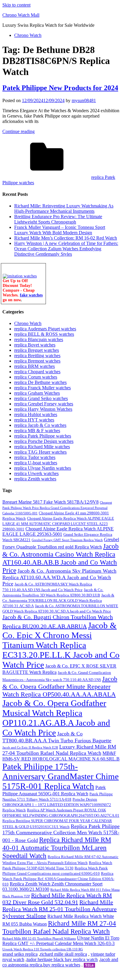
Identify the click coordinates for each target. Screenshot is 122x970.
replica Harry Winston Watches (43, 409)
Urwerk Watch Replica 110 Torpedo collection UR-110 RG (42, 949)
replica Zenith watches (35, 478)
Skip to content (16, 4)
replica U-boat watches (35, 462)
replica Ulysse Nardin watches (42, 468)
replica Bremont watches (37, 360)
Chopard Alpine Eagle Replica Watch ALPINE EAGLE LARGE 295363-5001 (58, 531)
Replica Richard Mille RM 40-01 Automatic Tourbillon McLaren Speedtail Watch (56, 848)
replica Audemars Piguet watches (45, 328)
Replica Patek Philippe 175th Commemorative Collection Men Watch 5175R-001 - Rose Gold (61, 833)
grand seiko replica (20, 954)
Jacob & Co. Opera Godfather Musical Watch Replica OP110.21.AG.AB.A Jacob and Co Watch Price (56, 717)
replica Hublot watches (35, 414)
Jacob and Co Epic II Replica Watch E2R (30, 747)
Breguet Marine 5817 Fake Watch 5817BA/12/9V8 (50, 501)
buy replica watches (61, 964)
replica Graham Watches (37, 393)
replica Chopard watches (37, 371)
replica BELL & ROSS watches (44, 334)
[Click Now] (20, 276)
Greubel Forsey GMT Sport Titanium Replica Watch (67, 540)
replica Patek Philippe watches (42, 435)
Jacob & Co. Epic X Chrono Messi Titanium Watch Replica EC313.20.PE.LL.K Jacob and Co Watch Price (61, 645)
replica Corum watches (35, 376)
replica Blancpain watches (38, 339)
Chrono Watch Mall (20, 15)
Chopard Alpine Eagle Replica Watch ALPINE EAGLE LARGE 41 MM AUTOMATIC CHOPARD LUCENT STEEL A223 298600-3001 (58, 523)
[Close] (43, 266)
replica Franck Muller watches (42, 387)
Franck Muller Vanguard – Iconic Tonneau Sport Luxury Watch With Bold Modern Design (59, 230)
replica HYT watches (34, 419)
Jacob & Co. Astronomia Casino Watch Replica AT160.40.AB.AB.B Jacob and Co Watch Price (60, 558)
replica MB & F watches (37, 430)
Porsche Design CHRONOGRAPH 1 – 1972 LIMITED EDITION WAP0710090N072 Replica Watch (56, 804)
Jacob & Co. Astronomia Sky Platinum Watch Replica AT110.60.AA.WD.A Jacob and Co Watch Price (59, 577)
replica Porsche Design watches (43, 441)
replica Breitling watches (37, 355)
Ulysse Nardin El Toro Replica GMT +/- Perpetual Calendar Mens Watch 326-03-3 (60, 940)
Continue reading (18, 131)
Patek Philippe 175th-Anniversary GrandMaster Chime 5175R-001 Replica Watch (60, 776)
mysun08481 (84, 100)
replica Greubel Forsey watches (43, 403)
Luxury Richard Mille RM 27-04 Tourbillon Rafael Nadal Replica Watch (59, 750)
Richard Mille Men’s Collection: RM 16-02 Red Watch (65, 237)
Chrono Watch (27, 35)
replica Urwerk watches (36, 473)
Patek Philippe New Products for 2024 (60, 88)
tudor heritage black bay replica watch (62, 959)
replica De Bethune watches (40, 382)
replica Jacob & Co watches (40, 425)
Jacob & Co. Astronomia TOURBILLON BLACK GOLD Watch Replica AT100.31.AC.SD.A (58, 600)
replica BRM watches (34, 366)
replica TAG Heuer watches (40, 451)
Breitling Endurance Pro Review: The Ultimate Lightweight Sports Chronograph (58, 219)
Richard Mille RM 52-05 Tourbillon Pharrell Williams (39, 938)
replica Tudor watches (34, 457)
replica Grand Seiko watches (41, 398)
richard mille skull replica (63, 954)
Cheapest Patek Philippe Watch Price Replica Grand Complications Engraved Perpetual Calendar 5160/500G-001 (57, 508)
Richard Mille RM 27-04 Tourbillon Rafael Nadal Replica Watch (59, 927)
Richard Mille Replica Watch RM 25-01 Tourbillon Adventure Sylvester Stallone (59, 909)
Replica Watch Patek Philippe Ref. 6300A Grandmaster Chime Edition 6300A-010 (58, 878)
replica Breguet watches (36, 350)
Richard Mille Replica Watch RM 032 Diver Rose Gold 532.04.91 (57, 898)
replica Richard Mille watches (42, 446)
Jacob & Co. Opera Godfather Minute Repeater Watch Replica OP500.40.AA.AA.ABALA (59, 686)
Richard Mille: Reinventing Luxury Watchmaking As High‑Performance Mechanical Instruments (63, 208)
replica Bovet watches (34, 344)
